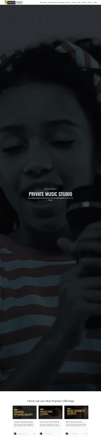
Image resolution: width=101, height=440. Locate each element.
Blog (78, 2)
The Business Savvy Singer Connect (59, 2)
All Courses (43, 2)
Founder (84, 2)
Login (95, 2)
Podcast (73, 2)
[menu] (68, 2)
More (89, 2)
